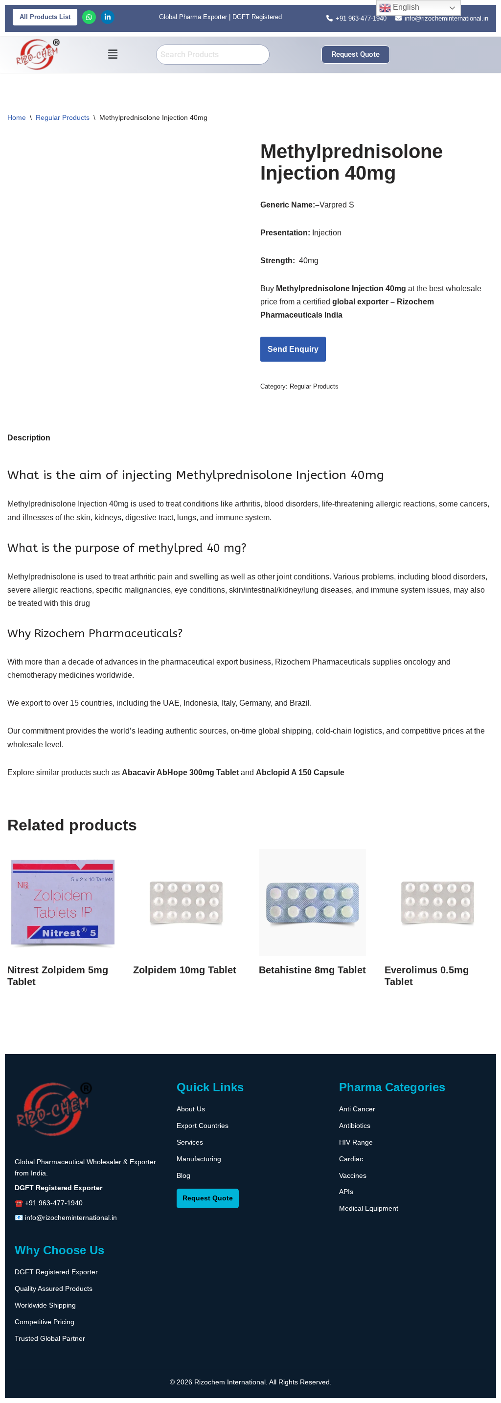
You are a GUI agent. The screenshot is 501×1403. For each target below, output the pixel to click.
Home (16, 117)
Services (190, 1142)
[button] (112, 55)
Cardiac (351, 1159)
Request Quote (207, 1198)
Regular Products (63, 117)
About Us (191, 1109)
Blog (183, 1175)
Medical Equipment (368, 1208)
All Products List (45, 17)
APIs (346, 1192)
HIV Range (356, 1142)
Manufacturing (199, 1159)
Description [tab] (28, 438)
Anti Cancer (357, 1109)
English (405, 7)
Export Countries (202, 1125)
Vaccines (352, 1175)
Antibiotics (354, 1125)
